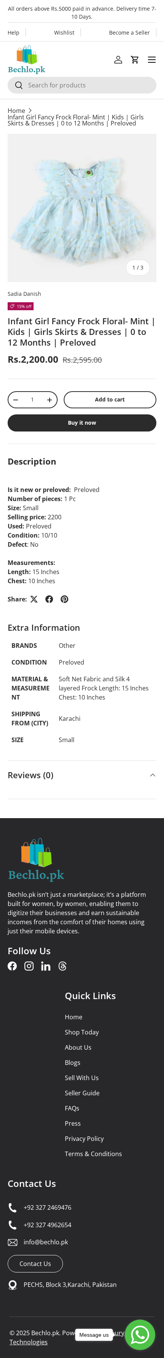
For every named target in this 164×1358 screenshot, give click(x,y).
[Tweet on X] (34, 599)
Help (13, 32)
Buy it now (82, 422)
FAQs (72, 1108)
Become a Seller (129, 32)
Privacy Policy (84, 1138)
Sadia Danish (24, 293)
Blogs (72, 1062)
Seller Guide (82, 1093)
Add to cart (110, 399)
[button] (135, 59)
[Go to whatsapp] (140, 1335)
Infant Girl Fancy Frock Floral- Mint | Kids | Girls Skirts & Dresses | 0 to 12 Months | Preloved (76, 120)
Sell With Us (82, 1078)
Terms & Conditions (93, 1154)
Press (73, 1123)
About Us (78, 1047)
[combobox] (82, 85)
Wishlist (64, 32)
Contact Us (32, 1183)
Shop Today (82, 1032)
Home (16, 111)
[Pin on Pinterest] (64, 599)
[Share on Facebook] (49, 599)
